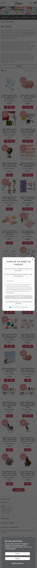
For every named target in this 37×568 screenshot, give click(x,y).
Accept (17, 553)
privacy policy (9, 293)
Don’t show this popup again (20, 307)
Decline (17, 558)
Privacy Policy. (11, 548)
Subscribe (18, 297)
